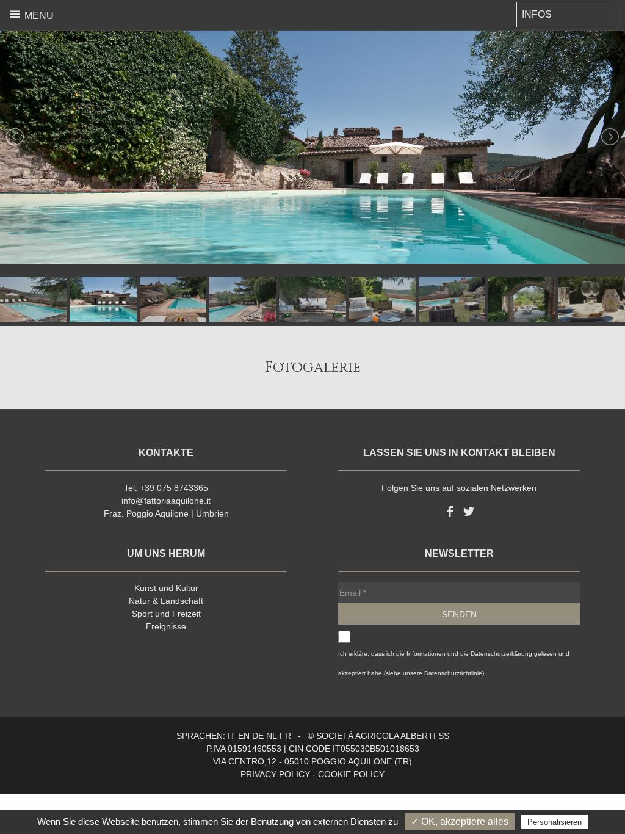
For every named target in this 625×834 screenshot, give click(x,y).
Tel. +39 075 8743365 (166, 488)
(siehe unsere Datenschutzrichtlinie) (434, 673)
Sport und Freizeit (166, 613)
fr (285, 736)
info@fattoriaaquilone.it (166, 501)
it (232, 736)
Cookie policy (351, 774)
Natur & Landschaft (166, 601)
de (258, 736)
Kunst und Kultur (166, 588)
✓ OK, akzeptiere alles (459, 821)
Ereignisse (166, 626)
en (244, 736)
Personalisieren (554, 822)
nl (271, 736)
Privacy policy (275, 774)
